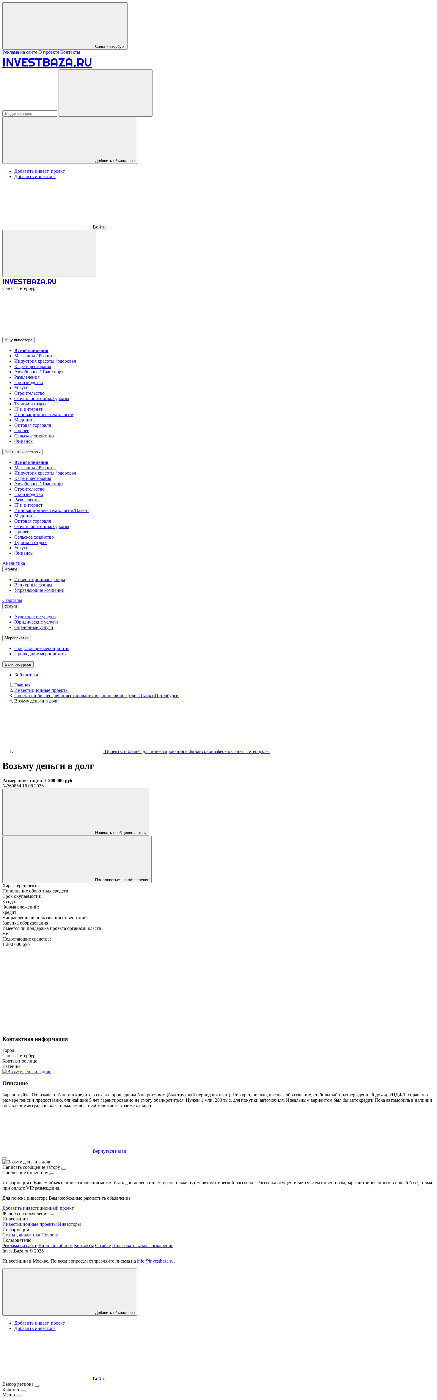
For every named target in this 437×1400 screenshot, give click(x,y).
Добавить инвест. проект (39, 171)
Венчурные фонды (33, 584)
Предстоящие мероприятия (41, 648)
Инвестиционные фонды (39, 579)
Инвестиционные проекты (29, 1224)
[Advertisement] (180, 988)
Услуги (21, 387)
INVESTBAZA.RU (47, 62)
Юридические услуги (36, 621)
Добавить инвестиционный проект (38, 1208)
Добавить (114, 1312)
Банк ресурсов (18, 664)
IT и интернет (28, 409)
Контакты (70, 52)
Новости (50, 1234)
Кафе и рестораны (32, 366)
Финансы (24, 441)
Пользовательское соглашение (142, 1245)
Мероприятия (17, 638)
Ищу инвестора (18, 340)
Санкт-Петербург (109, 46)
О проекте (48, 52)
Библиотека (26, 674)
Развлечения (27, 377)
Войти (99, 226)
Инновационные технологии (43, 414)
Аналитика (13, 563)
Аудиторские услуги (35, 616)
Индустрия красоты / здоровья (45, 361)
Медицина (25, 419)
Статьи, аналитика (21, 1234)
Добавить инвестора (35, 176)
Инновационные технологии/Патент (51, 510)
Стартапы (12, 600)
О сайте (103, 1245)
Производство (28, 382)
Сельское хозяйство (34, 435)
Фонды (11, 569)
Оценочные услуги (33, 627)
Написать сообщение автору (120, 832)
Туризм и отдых (30, 403)
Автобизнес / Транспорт (38, 371)
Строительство (29, 393)
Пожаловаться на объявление (121, 880)
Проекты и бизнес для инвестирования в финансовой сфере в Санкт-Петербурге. (186, 751)
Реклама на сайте (19, 52)
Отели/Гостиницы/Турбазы (41, 398)
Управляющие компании (39, 590)
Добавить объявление (114, 160)
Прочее (21, 430)
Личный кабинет (55, 1245)
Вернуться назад (109, 1151)
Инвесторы (69, 1224)
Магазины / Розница (35, 355)
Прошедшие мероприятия (40, 653)
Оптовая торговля (32, 425)
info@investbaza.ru (155, 1260)
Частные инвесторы (22, 452)
